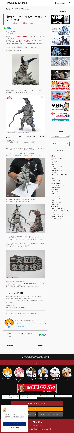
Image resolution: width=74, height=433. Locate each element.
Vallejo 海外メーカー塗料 (58, 185)
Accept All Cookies (14, 423)
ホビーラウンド (56, 191)
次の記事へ (41, 345)
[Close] (26, 407)
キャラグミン (55, 162)
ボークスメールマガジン (64, 396)
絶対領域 (54, 172)
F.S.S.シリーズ (56, 168)
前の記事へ (10, 345)
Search (67, 136)
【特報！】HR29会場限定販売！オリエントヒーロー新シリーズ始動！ (24, 43)
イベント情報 (54, 189)
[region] (14, 418)
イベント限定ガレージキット (18, 8)
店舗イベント (55, 193)
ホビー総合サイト (61, 3)
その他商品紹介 (56, 180)
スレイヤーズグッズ (57, 166)
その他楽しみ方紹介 (57, 219)
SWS (53, 176)
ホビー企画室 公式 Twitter (21, 326)
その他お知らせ (56, 204)
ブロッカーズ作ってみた (58, 208)
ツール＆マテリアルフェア (59, 198)
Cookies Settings (15, 427)
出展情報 (54, 200)
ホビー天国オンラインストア (37, 403)
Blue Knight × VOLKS (57, 170)
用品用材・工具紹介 (56, 183)
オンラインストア (61, 143)
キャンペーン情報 (56, 202)
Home (5, 8)
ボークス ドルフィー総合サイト (51, 414)
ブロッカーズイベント (57, 196)
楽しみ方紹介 (54, 206)
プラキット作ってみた (57, 214)
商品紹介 (9, 8)
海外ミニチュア (56, 178)
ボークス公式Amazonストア (37, 409)
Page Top (37, 363)
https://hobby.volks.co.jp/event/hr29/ (16, 307)
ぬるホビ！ (55, 164)
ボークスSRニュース (46, 396)
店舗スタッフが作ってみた (59, 216)
